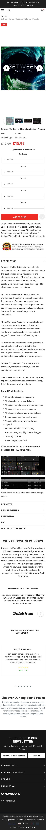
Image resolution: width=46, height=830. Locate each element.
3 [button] (21, 686)
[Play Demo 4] (4, 208)
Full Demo (23, 154)
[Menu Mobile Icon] (2, 10)
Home (3, 16)
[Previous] (6, 68)
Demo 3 (23, 190)
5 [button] (27, 686)
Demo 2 (23, 178)
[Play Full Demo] (4, 160)
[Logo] (23, 10)
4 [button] (24, 686)
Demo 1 (23, 166)
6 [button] (30, 686)
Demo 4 (23, 203)
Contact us (10, 801)
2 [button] (18, 686)
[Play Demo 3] (4, 196)
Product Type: (7, 137)
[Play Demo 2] (4, 184)
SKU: (3, 134)
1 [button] (15, 686)
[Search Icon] (9, 10)
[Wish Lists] (42, 217)
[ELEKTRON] (23, 613)
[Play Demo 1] (4, 172)
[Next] (39, 68)
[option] (23, 68)
